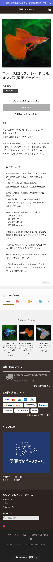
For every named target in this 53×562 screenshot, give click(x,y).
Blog (6, 503)
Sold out (26, 107)
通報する (46, 282)
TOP (9, 535)
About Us (8, 499)
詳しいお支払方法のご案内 (39, 415)
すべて (8, 301)
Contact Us (9, 507)
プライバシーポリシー (21, 535)
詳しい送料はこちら (42, 386)
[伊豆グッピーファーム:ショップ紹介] (26, 452)
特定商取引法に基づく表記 (39, 535)
